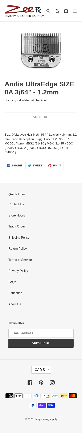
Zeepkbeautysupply (46, 419)
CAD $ (40, 370)
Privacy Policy (18, 270)
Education (15, 293)
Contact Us (16, 204)
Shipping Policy (18, 237)
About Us (14, 304)
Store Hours (16, 215)
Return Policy (17, 248)
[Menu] (74, 10)
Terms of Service (20, 259)
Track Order (16, 226)
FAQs (12, 282)
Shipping (10, 100)
